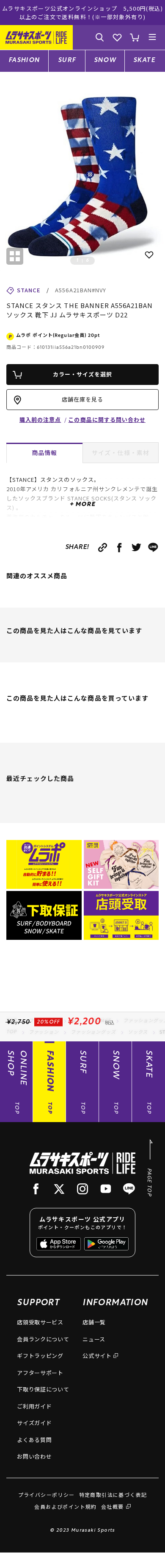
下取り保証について (43, 1389)
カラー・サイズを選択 (82, 374)
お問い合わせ (34, 1456)
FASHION (24, 60)
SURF (67, 60)
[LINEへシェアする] (153, 547)
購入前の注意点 (40, 420)
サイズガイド (34, 1423)
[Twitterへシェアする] (136, 547)
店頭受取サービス (40, 1322)
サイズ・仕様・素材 (120, 452)
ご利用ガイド (34, 1406)
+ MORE (82, 504)
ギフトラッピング (40, 1356)
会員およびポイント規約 (65, 1506)
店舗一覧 (94, 1322)
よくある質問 (34, 1440)
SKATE (144, 60)
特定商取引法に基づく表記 (113, 1494)
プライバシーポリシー (46, 1494)
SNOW (105, 60)
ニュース (93, 1339)
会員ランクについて (43, 1339)
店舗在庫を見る (82, 399)
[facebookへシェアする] (119, 547)
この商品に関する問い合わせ (107, 420)
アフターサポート (40, 1373)
